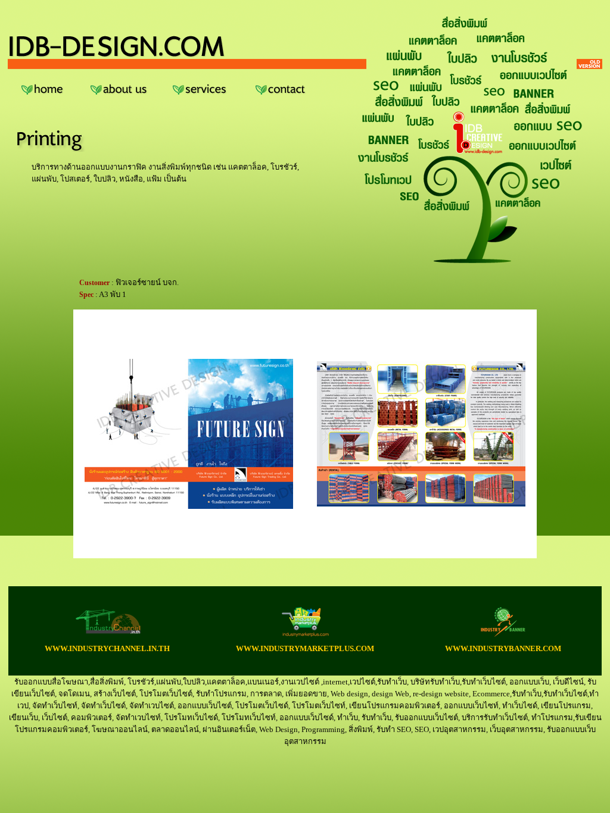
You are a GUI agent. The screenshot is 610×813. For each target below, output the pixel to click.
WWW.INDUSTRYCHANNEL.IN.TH (107, 648)
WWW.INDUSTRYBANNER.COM (503, 648)
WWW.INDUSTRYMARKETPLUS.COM (305, 648)
